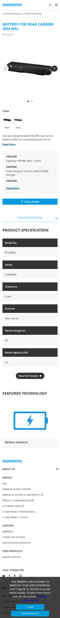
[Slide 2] (31, 101)
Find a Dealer (31, 201)
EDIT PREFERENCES (30, 613)
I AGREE (30, 607)
